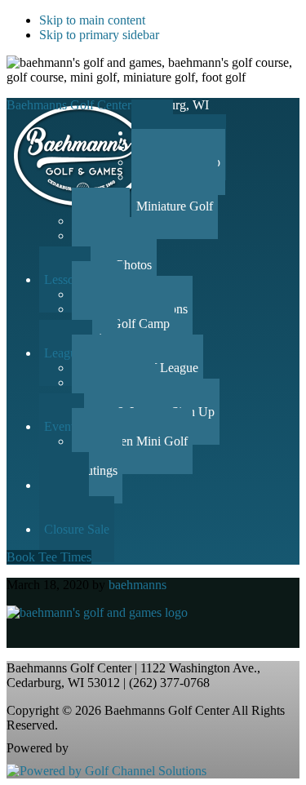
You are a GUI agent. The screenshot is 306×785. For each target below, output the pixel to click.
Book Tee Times (49, 557)
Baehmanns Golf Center (69, 105)
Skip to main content (92, 20)
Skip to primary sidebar (99, 35)
